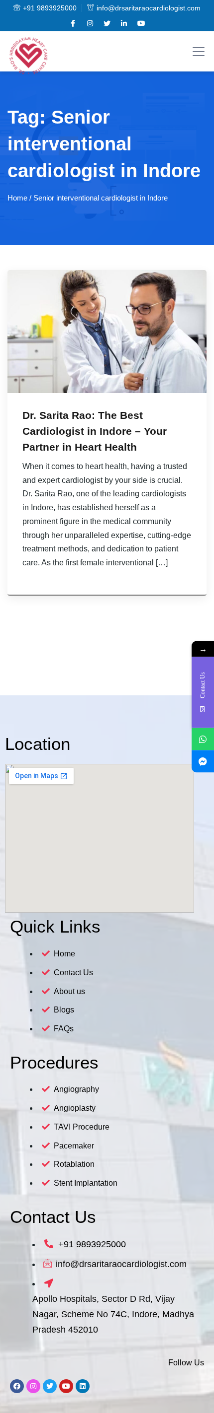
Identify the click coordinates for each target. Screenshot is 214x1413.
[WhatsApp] (203, 739)
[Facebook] (17, 1386)
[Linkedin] (83, 1386)
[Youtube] (66, 1386)
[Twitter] (50, 1386)
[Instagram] (33, 1386)
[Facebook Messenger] (203, 761)
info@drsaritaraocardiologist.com (149, 8)
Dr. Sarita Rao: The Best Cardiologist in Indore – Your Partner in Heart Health (94, 431)
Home (17, 198)
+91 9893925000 (50, 8)
